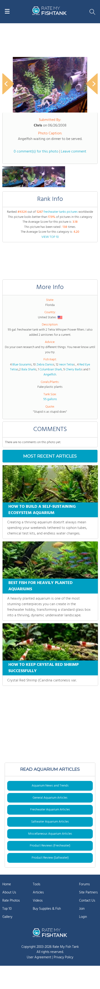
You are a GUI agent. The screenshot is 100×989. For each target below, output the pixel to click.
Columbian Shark (51, 369)
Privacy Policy (63, 957)
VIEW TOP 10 (50, 237)
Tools (36, 884)
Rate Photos (11, 900)
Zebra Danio (45, 364)
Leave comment (73, 152)
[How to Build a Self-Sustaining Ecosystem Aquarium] (50, 483)
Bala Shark (28, 369)
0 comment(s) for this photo (36, 152)
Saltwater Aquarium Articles (50, 821)
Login (83, 917)
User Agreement (39, 957)
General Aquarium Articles (50, 797)
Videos (38, 900)
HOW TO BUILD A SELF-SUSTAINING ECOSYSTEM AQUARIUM (42, 510)
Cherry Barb (73, 369)
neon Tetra (66, 364)
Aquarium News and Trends (50, 785)
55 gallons (50, 399)
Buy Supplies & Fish (47, 909)
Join (82, 909)
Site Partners (88, 892)
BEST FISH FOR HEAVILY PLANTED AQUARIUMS (40, 586)
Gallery (7, 917)
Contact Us (87, 900)
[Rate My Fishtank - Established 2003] (50, 932)
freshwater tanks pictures (60, 212)
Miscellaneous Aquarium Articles (50, 833)
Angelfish (49, 374)
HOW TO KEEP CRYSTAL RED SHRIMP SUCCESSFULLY (43, 668)
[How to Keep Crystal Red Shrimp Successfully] (50, 641)
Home (6, 884)
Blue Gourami (21, 364)
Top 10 (7, 909)
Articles (38, 892)
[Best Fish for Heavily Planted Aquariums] (50, 560)
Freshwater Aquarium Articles (50, 809)
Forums (84, 884)
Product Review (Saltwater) (50, 857)
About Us (9, 892)
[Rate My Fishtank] (49, 14)
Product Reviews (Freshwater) (50, 845)
